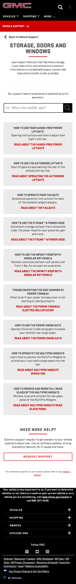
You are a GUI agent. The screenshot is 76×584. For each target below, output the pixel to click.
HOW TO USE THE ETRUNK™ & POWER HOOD (38, 223)
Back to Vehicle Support (23, 37)
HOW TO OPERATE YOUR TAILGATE (38, 195)
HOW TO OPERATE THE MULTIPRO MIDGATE (38, 353)
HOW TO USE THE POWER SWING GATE (38, 325)
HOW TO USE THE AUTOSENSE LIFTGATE (38, 163)
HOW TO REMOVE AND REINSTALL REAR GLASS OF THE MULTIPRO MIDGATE (38, 390)
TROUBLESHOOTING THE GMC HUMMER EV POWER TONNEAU (38, 292)
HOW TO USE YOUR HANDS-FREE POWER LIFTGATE (38, 130)
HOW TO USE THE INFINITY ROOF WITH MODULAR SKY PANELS (38, 256)
